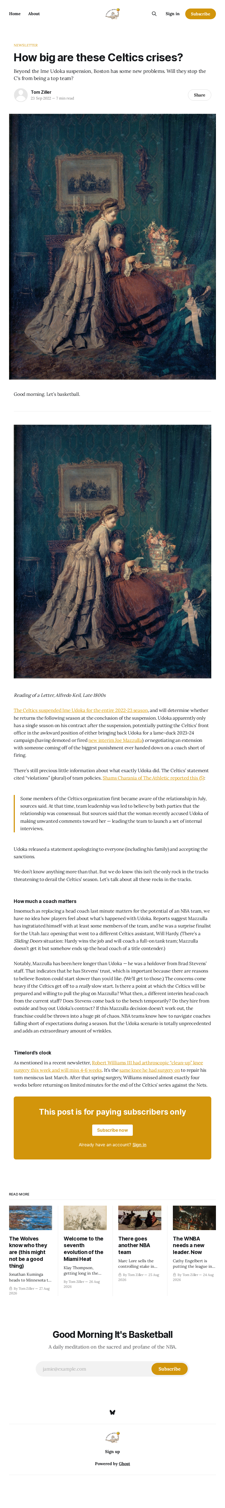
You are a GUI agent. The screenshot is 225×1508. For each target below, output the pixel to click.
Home (15, 13)
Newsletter (26, 45)
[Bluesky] (112, 1412)
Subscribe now (112, 1130)
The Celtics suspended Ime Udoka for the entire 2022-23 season (81, 710)
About (34, 13)
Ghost (124, 1463)
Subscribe (200, 13)
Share (199, 95)
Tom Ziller (41, 92)
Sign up (112, 1451)
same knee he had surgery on (149, 1070)
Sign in (173, 13)
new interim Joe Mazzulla (115, 740)
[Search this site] (154, 13)
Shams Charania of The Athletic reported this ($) (153, 778)
